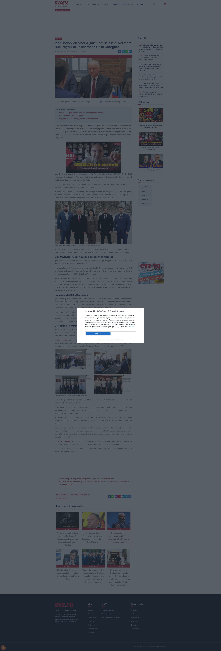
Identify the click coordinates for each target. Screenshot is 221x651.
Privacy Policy (120, 340)
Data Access (110, 340)
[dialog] (110, 325)
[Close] (140, 311)
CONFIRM (98, 333)
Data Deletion (100, 340)
